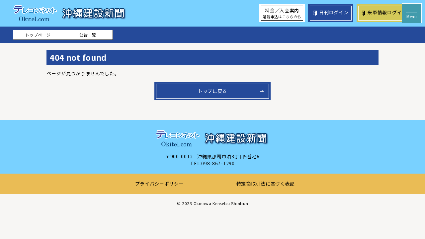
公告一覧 (87, 35)
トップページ (37, 35)
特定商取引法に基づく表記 (265, 183)
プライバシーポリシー (159, 183)
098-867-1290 (217, 163)
